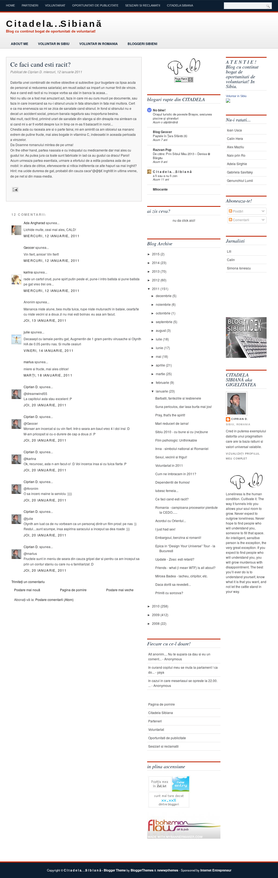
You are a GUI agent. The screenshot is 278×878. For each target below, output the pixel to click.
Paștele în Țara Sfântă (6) (170, 136)
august (161, 330)
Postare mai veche (120, 589)
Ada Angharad (34, 222)
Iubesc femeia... (166, 490)
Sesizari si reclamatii (142, 5)
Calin (231, 259)
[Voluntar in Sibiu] (228, 101)
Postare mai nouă (27, 589)
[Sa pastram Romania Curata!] (243, 300)
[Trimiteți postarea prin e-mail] (14, 189)
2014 (156, 262)
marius (29, 361)
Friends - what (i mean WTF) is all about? (185, 567)
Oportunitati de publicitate (95, 5)
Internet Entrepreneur (215, 870)
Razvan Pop (162, 149)
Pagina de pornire (73, 589)
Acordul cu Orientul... (170, 520)
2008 (156, 623)
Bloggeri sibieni (142, 43)
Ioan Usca (234, 130)
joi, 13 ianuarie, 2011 (45, 320)
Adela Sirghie (237, 163)
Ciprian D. (31, 386)
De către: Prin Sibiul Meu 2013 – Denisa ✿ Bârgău (181, 156)
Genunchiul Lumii (240, 180)
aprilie (161, 365)
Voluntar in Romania (98, 43)
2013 (156, 271)
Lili (229, 251)
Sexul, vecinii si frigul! (171, 457)
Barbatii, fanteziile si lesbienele (178, 398)
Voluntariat (55, 5)
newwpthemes (167, 870)
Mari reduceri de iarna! (172, 423)
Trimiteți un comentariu (28, 581)
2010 (156, 606)
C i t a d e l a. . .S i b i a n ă (53, 23)
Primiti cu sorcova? (169, 592)
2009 (156, 614)
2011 (156, 288)
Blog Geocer (162, 131)
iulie (159, 339)
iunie (160, 347)
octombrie (163, 313)
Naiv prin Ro (236, 155)
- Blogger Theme (113, 870)
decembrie (164, 295)
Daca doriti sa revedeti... (173, 584)
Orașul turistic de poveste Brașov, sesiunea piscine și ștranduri (182, 116)
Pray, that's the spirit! (170, 415)
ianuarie (162, 391)
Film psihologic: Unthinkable (176, 440)
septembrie (164, 321)
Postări (237, 211)
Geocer (29, 247)
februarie (163, 382)
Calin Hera (235, 138)
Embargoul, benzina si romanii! (178, 537)
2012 (156, 280)
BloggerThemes (142, 870)
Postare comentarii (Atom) (54, 599)
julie (27, 332)
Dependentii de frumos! (172, 482)
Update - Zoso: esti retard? (174, 559)
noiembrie (164, 304)
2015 (156, 254)
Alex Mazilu (235, 146)
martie (161, 373)
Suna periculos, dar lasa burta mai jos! (183, 406)
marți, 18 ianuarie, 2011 (48, 375)
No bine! (159, 110)
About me (19, 43)
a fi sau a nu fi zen (165, 175)
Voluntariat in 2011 (169, 465)
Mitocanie (160, 189)
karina (28, 272)
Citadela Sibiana (180, 5)
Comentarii (240, 219)
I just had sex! (165, 529)
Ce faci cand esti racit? (40, 64)
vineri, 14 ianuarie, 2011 (49, 350)
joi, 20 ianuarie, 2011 (45, 405)
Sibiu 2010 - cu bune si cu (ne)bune (181, 431)
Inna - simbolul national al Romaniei (181, 448)
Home (10, 5)
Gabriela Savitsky (240, 172)
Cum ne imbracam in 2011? (175, 473)
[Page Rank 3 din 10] (183, 81)
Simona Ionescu (239, 268)
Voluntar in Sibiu (54, 43)
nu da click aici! (184, 220)
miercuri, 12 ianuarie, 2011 (52, 235)
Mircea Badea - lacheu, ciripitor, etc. (181, 576)
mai (159, 356)
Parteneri (30, 5)
